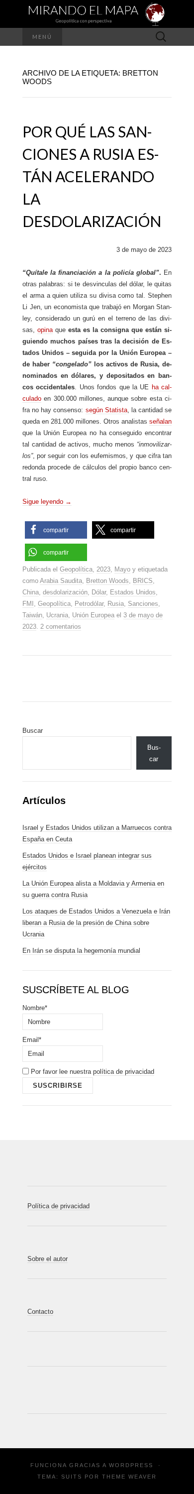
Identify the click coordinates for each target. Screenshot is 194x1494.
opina (45, 330)
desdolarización (65, 592)
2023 (103, 569)
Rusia (115, 603)
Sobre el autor (47, 1259)
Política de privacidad (58, 1206)
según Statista (106, 410)
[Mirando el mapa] (97, 14)
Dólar (99, 592)
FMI (28, 603)
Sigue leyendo (47, 501)
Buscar (32, 730)
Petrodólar (89, 603)
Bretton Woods (107, 580)
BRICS (143, 580)
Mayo (122, 569)
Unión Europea (93, 615)
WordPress (131, 1465)
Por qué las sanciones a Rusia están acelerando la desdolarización (91, 176)
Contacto (40, 1311)
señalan (160, 421)
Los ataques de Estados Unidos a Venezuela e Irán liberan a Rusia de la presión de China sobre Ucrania (96, 923)
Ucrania (57, 615)
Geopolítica (76, 569)
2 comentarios (60, 626)
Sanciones (143, 603)
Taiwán (32, 615)
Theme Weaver (129, 1477)
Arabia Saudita (61, 580)
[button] (56, 530)
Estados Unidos (133, 592)
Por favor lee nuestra (91, 1071)
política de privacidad (123, 1071)
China (30, 592)
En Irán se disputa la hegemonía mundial (81, 950)
